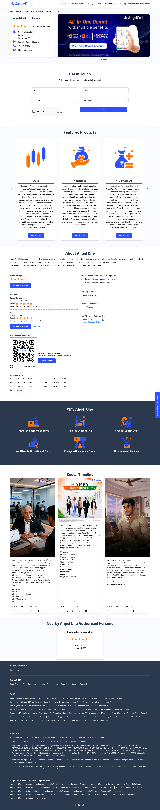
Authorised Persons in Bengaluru (75, 784)
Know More (36, 235)
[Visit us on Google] (80, 805)
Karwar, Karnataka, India (91, 322)
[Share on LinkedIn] (20, 611)
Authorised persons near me (21, 11)
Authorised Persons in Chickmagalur (99, 787)
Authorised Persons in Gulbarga (47, 794)
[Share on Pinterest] (26, 611)
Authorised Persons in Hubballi (22, 798)
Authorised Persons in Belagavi (102, 784)
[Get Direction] (103, 321)
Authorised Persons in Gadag (112, 791)
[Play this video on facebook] (32, 517)
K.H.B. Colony (15, 670)
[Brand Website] (83, 805)
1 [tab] (101, 59)
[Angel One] (21, 4)
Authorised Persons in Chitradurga (129, 787)
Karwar (48, 11)
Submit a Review (20, 285)
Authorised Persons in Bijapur (71, 787)
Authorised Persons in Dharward (86, 791)
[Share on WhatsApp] (38, 611)
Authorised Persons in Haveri (99, 794)
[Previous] (11, 189)
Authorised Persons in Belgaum (129, 784)
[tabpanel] (104, 35)
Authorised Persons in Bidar (46, 787)
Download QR (47, 360)
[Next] (148, 189)
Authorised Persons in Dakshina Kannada (26, 791)
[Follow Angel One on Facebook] (76, 805)
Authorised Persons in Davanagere (58, 791)
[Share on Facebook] (14, 611)
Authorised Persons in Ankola (21, 784)
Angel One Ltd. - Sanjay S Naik (80, 632)
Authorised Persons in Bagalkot (48, 784)
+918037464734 (24, 46)
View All (37, 326)
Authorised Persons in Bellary (21, 787)
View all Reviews (43, 26)
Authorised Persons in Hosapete (125, 794)
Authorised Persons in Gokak (21, 794)
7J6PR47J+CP (87, 319)
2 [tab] (105, 59)
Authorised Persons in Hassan (73, 794)
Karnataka (39, 11)
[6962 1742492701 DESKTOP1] (157, 405)
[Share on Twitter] (32, 611)
